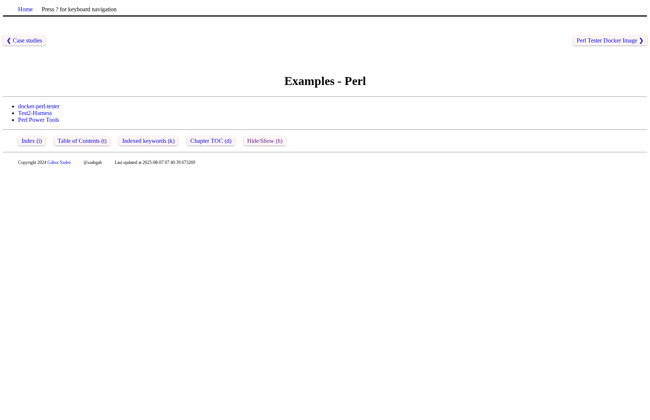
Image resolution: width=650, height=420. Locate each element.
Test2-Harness (35, 113)
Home (25, 9)
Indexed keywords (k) (148, 141)
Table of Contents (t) (82, 141)
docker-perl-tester (38, 106)
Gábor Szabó (59, 162)
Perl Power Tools (38, 120)
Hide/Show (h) (264, 141)
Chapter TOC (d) (210, 141)
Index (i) (31, 141)
